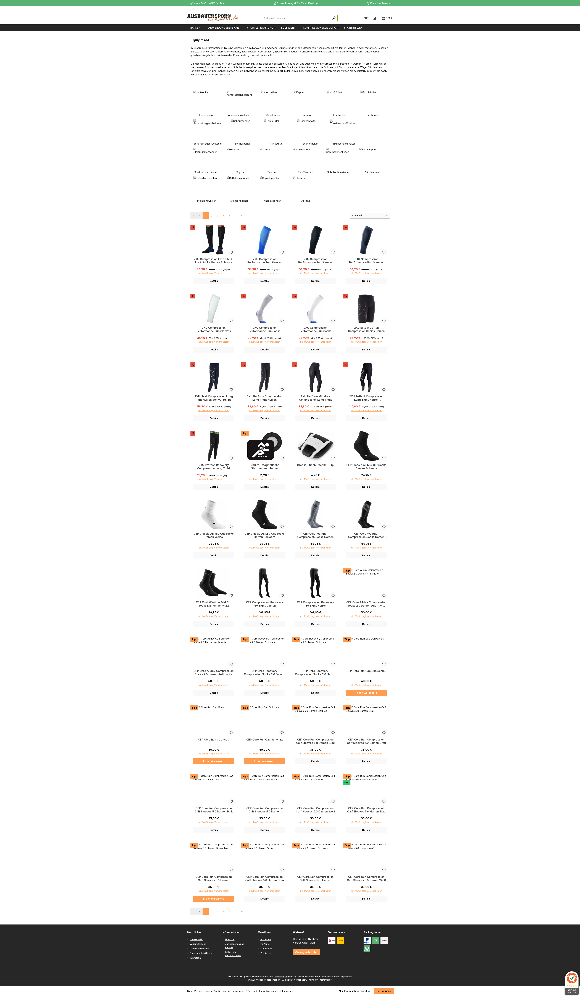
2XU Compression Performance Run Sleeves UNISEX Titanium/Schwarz (366, 260)
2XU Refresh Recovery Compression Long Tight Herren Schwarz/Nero (213, 466)
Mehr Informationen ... (285, 991)
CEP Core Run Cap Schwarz (264, 739)
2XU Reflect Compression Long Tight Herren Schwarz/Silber (366, 398)
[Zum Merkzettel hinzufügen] (231, 252)
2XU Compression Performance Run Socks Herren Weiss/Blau (315, 329)
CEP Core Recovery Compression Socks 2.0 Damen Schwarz (264, 672)
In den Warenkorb (366, 692)
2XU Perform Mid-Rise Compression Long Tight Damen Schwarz (315, 398)
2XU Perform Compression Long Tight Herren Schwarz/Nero (264, 398)
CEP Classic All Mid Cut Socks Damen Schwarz (366, 466)
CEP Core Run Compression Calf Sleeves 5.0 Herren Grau (264, 878)
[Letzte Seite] (242, 215)
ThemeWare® (325, 979)
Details (213, 280)
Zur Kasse (265, 953)
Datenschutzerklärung (201, 953)
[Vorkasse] (367, 949)
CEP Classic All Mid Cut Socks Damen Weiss (214, 535)
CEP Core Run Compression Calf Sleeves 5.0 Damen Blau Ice (315, 741)
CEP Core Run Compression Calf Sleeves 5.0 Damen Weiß (315, 810)
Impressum (195, 957)
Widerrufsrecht (198, 943)
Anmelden (265, 939)
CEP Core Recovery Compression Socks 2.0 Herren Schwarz (315, 672)
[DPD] (331, 940)
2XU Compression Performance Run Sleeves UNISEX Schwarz (315, 260)
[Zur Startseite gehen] (213, 18)
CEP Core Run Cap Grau (213, 739)
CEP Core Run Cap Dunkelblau (366, 670)
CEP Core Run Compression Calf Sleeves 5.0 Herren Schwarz (315, 878)
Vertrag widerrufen (306, 952)
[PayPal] (367, 940)
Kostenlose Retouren (380, 3)
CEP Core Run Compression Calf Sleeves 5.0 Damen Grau (366, 741)
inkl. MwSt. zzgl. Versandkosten (213, 273)
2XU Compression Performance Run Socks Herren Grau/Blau (264, 329)
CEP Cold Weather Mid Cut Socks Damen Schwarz (213, 604)
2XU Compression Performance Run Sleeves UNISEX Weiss (214, 329)
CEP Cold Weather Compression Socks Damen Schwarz (366, 535)
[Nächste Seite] (236, 215)
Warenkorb (266, 948)
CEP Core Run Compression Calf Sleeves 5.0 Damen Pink (214, 810)
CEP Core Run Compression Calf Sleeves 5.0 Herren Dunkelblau (213, 878)
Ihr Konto (265, 943)
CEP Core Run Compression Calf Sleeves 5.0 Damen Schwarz (264, 810)
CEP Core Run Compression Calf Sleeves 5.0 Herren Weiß (366, 878)
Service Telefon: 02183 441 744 (208, 3)
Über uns (229, 939)
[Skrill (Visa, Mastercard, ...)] (384, 940)
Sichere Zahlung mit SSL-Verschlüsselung (297, 3)
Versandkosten (281, 976)
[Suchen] (334, 18)
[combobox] (296, 18)
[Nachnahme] (375, 940)
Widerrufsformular (199, 948)
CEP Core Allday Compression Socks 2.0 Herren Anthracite (214, 672)
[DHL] (340, 940)
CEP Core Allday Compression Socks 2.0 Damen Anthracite (366, 604)
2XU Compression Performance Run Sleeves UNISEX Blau (264, 260)
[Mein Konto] (374, 18)
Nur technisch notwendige (355, 991)
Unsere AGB (196, 939)
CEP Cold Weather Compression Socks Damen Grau (315, 535)
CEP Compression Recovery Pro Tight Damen (264, 604)
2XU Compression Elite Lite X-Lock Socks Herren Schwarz (214, 260)
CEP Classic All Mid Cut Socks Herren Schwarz (265, 535)
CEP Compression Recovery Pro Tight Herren (315, 604)
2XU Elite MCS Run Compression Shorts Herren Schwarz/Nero (366, 329)
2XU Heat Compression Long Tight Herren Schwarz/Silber (214, 398)
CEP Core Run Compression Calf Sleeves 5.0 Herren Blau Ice (366, 810)
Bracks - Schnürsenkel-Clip (315, 465)
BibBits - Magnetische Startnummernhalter (264, 466)
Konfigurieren (384, 991)
